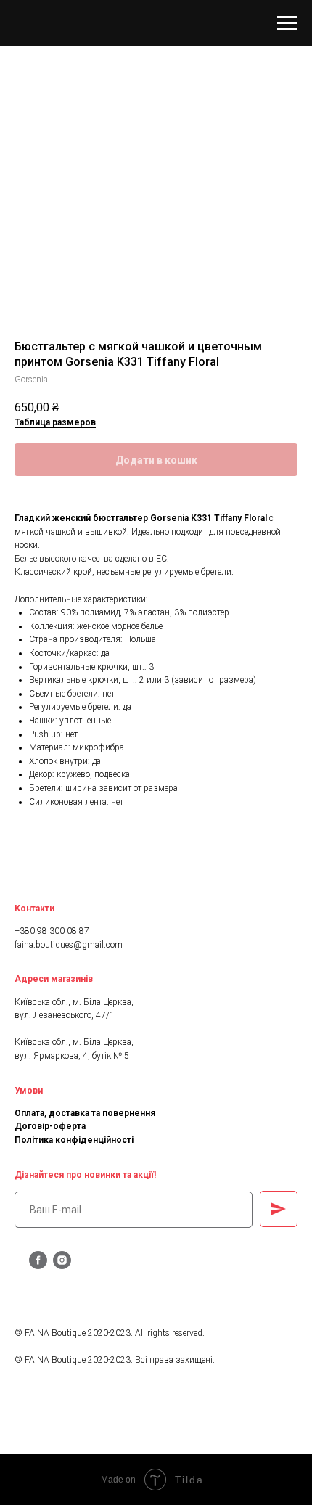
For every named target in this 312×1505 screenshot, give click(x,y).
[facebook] (38, 1265)
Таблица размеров (55, 422)
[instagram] (62, 1265)
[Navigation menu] (287, 23)
